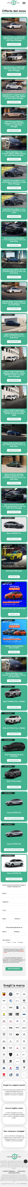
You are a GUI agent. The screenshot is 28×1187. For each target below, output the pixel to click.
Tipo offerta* (6, 940)
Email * (4, 919)
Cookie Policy (21, 1171)
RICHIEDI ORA (14, 577)
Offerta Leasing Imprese (14, 850)
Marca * (4, 932)
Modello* (17, 932)
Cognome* (5, 902)
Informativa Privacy (14, 1173)
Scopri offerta (14, 44)
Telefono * (17, 919)
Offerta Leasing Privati (14, 818)
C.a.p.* (4, 910)
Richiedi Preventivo (14, 879)
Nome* (4, 893)
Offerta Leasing (14, 539)
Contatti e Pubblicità (9, 1171)
